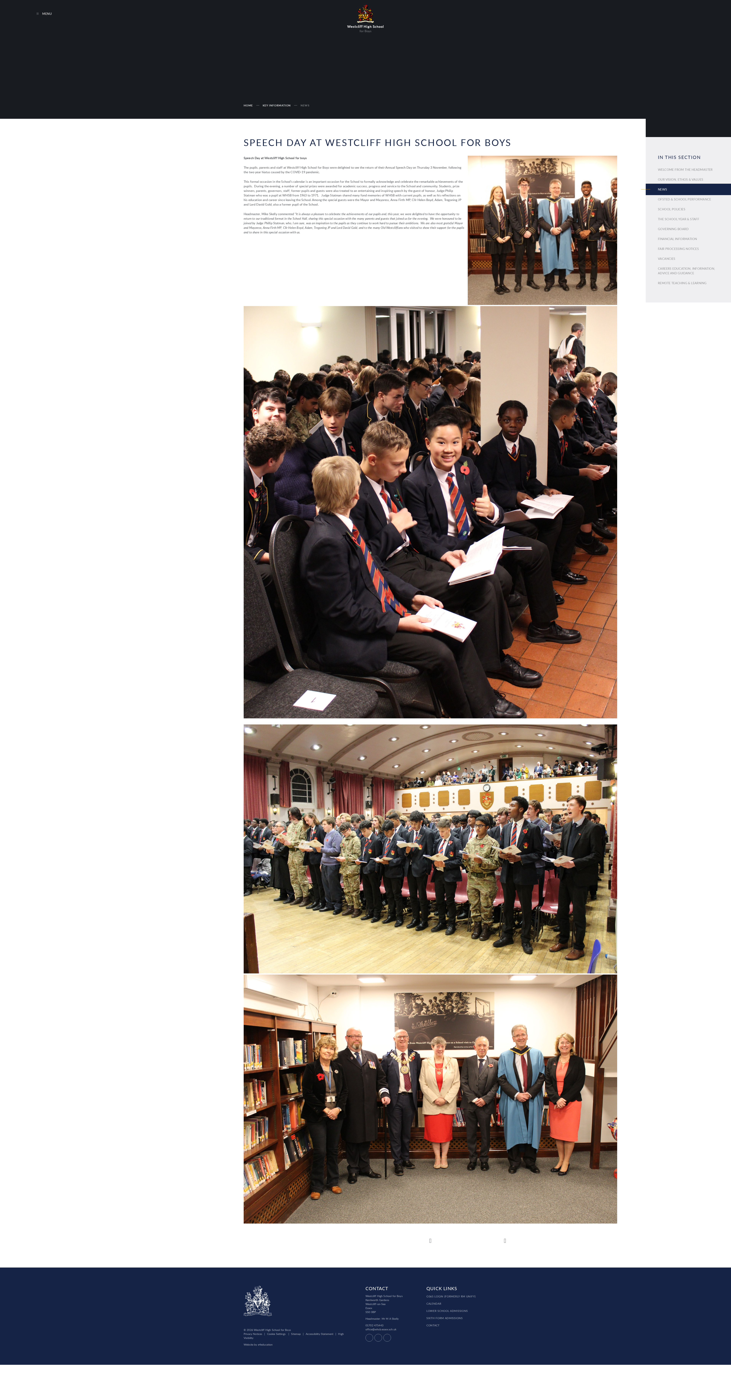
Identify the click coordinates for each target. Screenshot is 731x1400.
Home (248, 105)
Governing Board (673, 229)
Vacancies (666, 259)
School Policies (671, 209)
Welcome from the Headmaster (685, 170)
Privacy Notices (253, 1334)
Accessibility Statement (320, 1334)
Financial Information (677, 239)
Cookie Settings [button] (276, 1334)
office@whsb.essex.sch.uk (381, 1329)
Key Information (277, 105)
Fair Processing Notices (678, 249)
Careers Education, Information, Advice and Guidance (686, 270)
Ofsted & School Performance (684, 199)
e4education (265, 1344)
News (305, 105)
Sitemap (296, 1334)
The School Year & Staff (678, 219)
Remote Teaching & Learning (682, 283)
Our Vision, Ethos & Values (680, 179)
